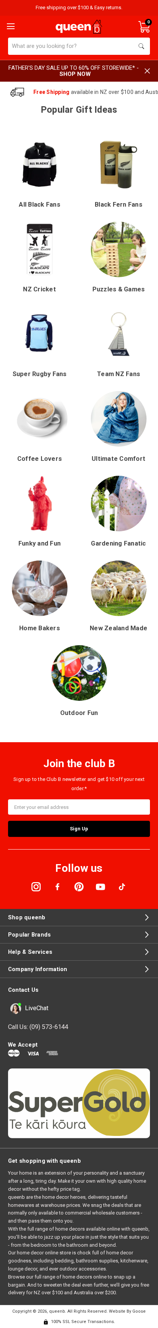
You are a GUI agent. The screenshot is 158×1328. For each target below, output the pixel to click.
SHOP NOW (75, 74)
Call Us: (38, 1027)
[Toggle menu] (10, 26)
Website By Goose (127, 1311)
